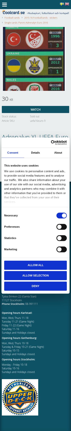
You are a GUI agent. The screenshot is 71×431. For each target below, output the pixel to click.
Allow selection (35, 275)
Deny (35, 286)
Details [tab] (35, 152)
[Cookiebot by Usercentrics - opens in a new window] (51, 142)
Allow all (36, 265)
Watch (36, 110)
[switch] (61, 227)
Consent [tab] (12, 152)
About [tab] (58, 152)
